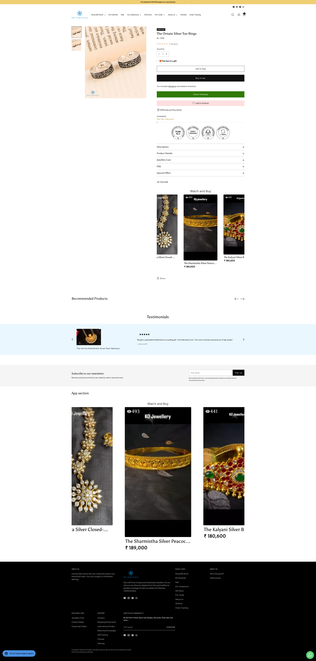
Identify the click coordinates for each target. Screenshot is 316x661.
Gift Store (179, 591)
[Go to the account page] (237, 14)
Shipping (172, 86)
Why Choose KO (217, 574)
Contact (101, 618)
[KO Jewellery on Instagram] (237, 7)
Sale (177, 582)
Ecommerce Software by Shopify (82, 652)
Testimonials (215, 578)
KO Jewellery (88, 650)
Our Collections (182, 586)
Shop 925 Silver (181, 574)
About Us (179, 599)
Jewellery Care (78, 618)
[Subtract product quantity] (159, 54)
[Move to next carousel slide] (242, 299)
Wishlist (178, 603)
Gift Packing (103, 635)
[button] (161, 229)
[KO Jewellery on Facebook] (234, 7)
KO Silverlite (180, 578)
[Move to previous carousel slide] (237, 299)
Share (162, 278)
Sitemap (101, 643)
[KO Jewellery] (80, 15)
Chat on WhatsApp (200, 94)
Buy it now (201, 78)
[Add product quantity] (166, 54)
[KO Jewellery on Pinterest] (240, 7)
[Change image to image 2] (76, 45)
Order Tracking (181, 608)
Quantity (160, 49)
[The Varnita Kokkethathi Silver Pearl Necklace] (101, 337)
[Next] (191, 2)
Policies (101, 639)
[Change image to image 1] (76, 32)
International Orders (106, 626)
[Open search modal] (232, 14)
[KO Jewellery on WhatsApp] (243, 7)
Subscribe (171, 627)
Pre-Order (179, 595)
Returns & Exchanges (107, 630)
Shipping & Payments (107, 622)
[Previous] (125, 2)
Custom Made (78, 622)
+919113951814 (170, 2)
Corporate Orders (79, 626)
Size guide (164, 182)
